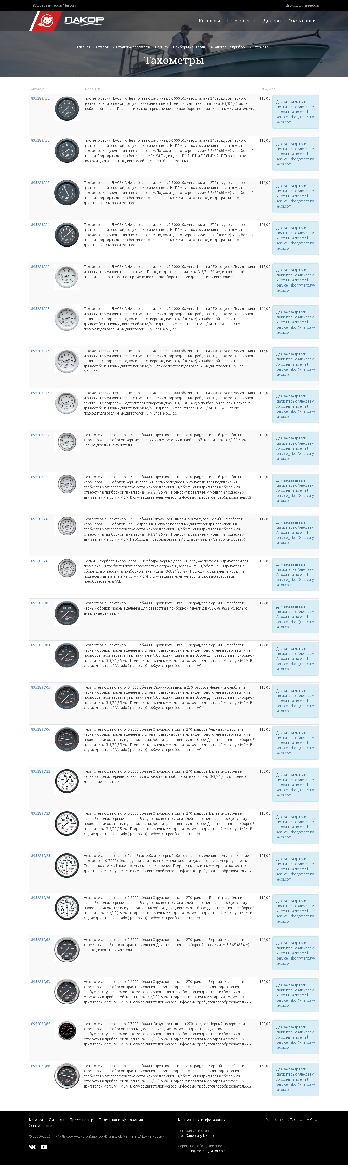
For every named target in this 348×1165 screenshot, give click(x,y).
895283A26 (40, 393)
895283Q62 (40, 940)
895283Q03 (40, 645)
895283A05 (40, 182)
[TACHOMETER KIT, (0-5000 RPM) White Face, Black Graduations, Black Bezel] (67, 781)
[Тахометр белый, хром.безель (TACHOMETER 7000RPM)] (67, 526)
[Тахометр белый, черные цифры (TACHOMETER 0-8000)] (67, 403)
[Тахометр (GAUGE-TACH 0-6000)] (67, 150)
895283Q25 (40, 855)
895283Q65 (40, 1024)
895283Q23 (40, 813)
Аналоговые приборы (229, 47)
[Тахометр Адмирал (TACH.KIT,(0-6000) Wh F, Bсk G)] (67, 823)
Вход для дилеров (304, 5)
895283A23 (40, 309)
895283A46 (40, 561)
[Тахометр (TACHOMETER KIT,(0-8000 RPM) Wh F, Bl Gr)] (67, 568)
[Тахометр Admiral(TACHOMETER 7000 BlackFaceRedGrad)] (67, 697)
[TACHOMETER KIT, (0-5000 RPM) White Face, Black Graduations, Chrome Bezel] (67, 441)
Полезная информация (121, 1120)
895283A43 (40, 477)
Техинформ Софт (304, 1120)
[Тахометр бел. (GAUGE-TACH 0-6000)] (67, 318)
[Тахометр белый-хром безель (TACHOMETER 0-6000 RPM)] (67, 484)
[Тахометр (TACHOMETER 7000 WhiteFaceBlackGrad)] (66, 865)
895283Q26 (40, 898)
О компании (302, 21)
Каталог (36, 1120)
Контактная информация (202, 1120)
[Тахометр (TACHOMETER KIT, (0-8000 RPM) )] (67, 907)
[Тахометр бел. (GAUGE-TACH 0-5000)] (67, 277)
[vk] (32, 1147)
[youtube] (44, 1147)
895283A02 (40, 98)
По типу (161, 47)
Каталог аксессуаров (132, 47)
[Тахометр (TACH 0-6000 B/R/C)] (67, 991)
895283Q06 (40, 729)
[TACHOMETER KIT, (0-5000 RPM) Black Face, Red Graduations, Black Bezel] (67, 613)
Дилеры (272, 21)
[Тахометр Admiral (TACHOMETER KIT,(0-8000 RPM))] (67, 739)
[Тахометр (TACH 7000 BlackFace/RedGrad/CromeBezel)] (67, 1030)
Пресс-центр (241, 21)
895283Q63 (40, 982)
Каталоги (209, 21)
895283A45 (40, 519)
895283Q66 (40, 1066)
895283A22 (40, 267)
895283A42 (40, 435)
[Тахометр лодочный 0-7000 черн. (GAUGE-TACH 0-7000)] (67, 192)
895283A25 (40, 351)
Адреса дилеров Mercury (55, 5)
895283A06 (40, 225)
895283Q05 (40, 687)
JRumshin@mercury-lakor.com (202, 1151)
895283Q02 (40, 603)
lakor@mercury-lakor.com (198, 1136)
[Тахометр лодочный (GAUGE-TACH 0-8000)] (67, 234)
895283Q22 (40, 771)
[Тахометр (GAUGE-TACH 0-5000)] (67, 108)
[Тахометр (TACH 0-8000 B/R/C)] (67, 1075)
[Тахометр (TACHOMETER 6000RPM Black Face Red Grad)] (67, 655)
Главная (83, 47)
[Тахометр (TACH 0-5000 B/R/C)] (67, 949)
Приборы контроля (189, 47)
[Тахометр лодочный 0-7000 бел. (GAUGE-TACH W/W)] (67, 361)
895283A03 (40, 140)
